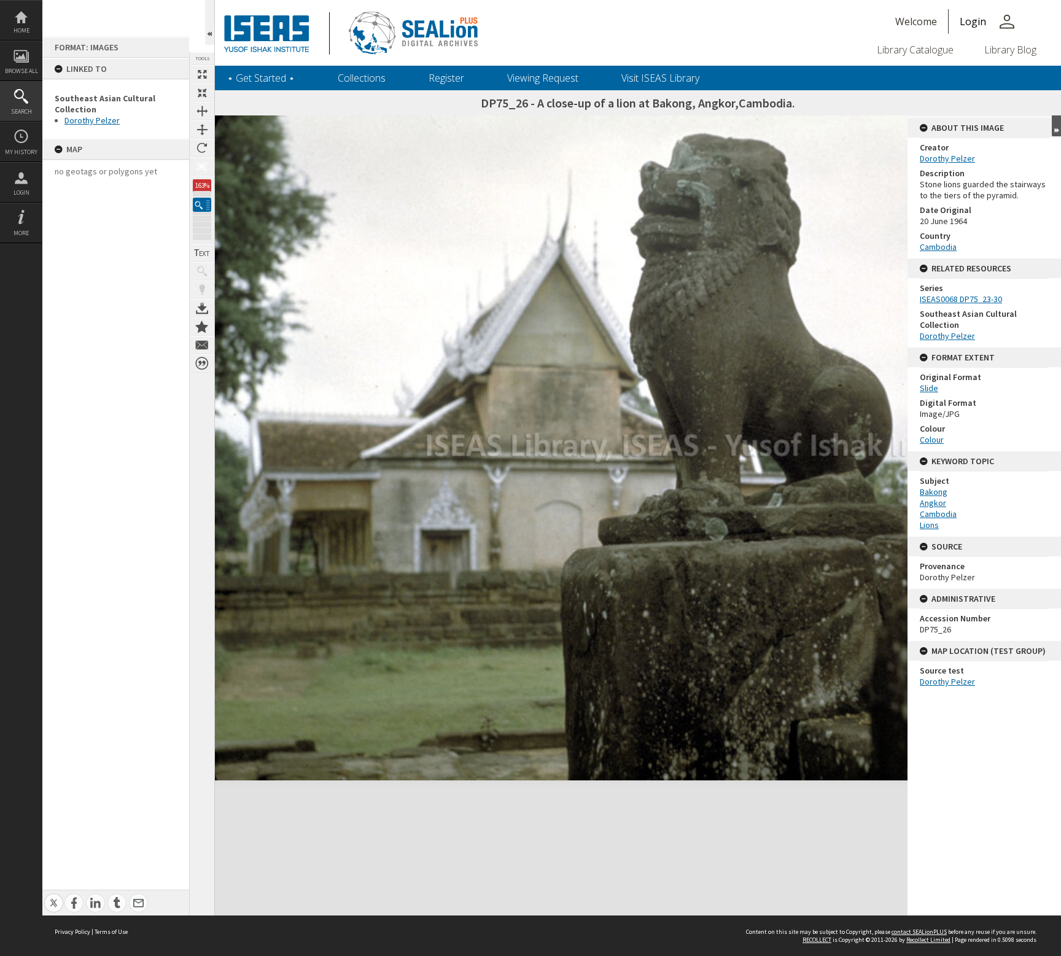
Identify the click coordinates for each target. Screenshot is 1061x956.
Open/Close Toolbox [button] (209, 22)
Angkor (933, 502)
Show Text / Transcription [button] (202, 253)
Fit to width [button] (202, 111)
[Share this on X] (53, 896)
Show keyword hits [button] (202, 271)
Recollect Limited (928, 940)
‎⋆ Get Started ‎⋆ (261, 78)
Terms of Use (111, 932)
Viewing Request (542, 78)
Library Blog (1010, 49)
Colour (932, 439)
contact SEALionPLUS (919, 932)
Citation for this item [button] (202, 363)
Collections (362, 78)
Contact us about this (202, 345)
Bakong (933, 491)
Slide (929, 388)
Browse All (21, 71)
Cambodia (938, 246)
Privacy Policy (72, 932)
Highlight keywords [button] (202, 290)
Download (202, 308)
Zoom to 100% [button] (202, 166)
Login (21, 192)
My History (21, 152)
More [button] (21, 233)
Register (446, 78)
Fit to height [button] (202, 129)
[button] (202, 205)
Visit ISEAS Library (660, 78)
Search (21, 111)
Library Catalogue (915, 49)
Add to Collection (202, 326)
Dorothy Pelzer (92, 120)
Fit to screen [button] (202, 93)
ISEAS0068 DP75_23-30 (961, 299)
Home (21, 30)
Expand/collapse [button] (1056, 125)
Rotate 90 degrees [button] (202, 148)
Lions (929, 524)
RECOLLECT (817, 940)
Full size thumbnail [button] (202, 74)
